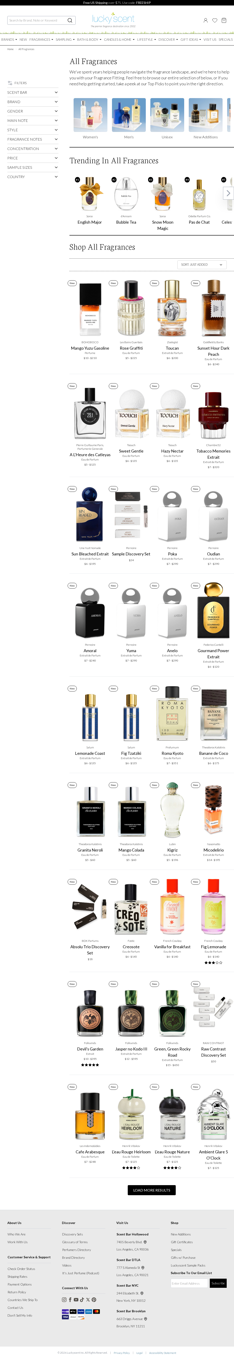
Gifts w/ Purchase (183, 1257)
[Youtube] (76, 1299)
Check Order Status (21, 1269)
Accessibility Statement (162, 1353)
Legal (139, 1353)
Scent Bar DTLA (128, 1260)
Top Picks (156, 83)
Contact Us (15, 1308)
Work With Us (18, 1242)
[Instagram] (64, 1299)
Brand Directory (73, 1257)
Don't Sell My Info (20, 1315)
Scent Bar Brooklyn (131, 1311)
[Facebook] (70, 1299)
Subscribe (218, 1283)
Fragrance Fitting (109, 77)
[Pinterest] (94, 1299)
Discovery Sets (72, 1234)
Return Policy (17, 1292)
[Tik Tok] (82, 1299)
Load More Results (151, 1190)
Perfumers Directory (76, 1250)
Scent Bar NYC (127, 1285)
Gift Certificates (182, 1242)
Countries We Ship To (23, 1300)
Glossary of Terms (75, 1242)
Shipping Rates (17, 1276)
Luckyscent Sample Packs (188, 1265)
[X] (88, 1299)
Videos (67, 1265)
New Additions (181, 1234)
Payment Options (20, 1284)
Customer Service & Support (29, 1257)
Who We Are (17, 1234)
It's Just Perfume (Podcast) (80, 1273)
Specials (176, 1250)
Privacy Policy (122, 1353)
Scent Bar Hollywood (133, 1234)
